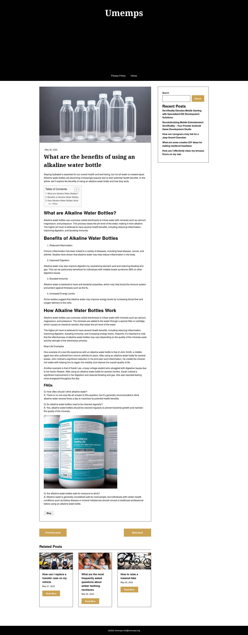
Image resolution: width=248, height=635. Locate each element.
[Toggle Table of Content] (75, 189)
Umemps (124, 12)
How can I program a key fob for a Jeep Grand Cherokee (180, 135)
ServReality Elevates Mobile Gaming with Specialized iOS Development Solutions (182, 114)
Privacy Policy (118, 75)
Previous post (53, 532)
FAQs (55, 203)
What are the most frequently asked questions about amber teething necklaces (93, 582)
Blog (49, 513)
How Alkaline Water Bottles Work (63, 200)
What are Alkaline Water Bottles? (63, 193)
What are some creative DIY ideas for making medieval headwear (182, 144)
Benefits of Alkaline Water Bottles (63, 196)
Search (165, 92)
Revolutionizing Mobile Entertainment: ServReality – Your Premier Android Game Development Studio (183, 126)
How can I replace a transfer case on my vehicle (54, 578)
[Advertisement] (124, 49)
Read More (51, 593)
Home (134, 75)
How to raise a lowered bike (129, 576)
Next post (137, 532)
